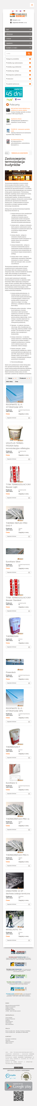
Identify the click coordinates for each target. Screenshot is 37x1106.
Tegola (20, 528)
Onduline (21, 896)
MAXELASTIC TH (13, 929)
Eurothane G (11, 783)
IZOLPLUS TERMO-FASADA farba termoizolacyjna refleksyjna (18, 445)
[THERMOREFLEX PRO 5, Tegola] (18, 845)
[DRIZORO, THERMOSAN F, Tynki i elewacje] (18, 737)
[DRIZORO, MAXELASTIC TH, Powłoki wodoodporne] (18, 919)
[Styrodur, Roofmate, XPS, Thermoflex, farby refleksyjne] (18, 433)
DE (24, 11)
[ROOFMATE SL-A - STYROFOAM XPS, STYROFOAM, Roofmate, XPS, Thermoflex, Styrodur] (18, 394)
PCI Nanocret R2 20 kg (17, 139)
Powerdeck (11, 672)
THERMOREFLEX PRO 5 (17, 855)
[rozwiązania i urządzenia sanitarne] (18, 978)
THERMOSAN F (13, 747)
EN (16, 11)
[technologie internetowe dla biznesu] (18, 990)
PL (13, 11)
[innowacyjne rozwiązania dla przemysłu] (18, 953)
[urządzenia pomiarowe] (18, 965)
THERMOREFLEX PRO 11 (17, 819)
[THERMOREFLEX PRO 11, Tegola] (18, 809)
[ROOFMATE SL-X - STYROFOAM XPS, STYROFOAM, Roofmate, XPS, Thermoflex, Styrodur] (18, 698)
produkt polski (22, 451)
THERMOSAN (12, 636)
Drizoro (20, 639)
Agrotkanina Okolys (16, 119)
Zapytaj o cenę (24, 414)
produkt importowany (24, 410)
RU (20, 11)
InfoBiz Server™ (18, 1061)
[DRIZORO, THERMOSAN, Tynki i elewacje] (18, 626)
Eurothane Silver (13, 562)
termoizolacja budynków (19, 153)
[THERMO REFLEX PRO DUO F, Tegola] (18, 513)
